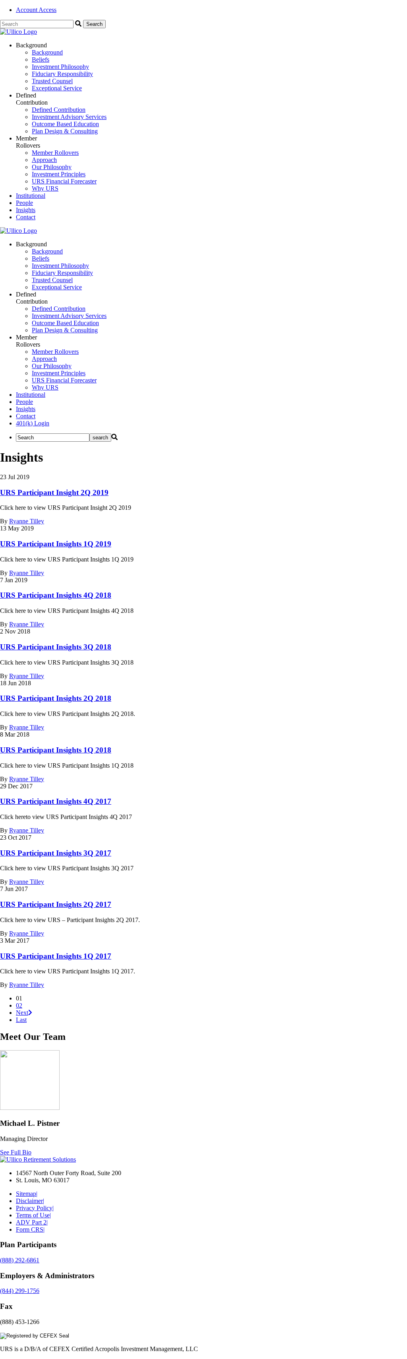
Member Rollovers (55, 152)
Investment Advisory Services (69, 116)
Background (47, 52)
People (24, 202)
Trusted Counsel (52, 81)
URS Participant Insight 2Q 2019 (54, 492)
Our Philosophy (52, 167)
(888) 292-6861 (19, 1260)
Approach (44, 159)
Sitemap (26, 1193)
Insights (25, 210)
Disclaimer (30, 1200)
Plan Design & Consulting (65, 131)
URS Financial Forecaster (64, 181)
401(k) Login (32, 423)
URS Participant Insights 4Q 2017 (55, 801)
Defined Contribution (58, 109)
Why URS (45, 188)
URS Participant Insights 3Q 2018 (55, 647)
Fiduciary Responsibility (62, 73)
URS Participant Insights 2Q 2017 (55, 904)
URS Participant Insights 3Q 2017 (55, 853)
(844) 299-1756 (19, 1290)
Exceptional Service (57, 88)
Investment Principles (58, 174)
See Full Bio (15, 1152)
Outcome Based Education (65, 124)
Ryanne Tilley (26, 521)
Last (21, 1019)
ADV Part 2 (32, 1222)
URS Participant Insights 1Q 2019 (55, 544)
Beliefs (40, 59)
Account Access (36, 9)
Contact (25, 217)
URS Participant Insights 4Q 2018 (55, 595)
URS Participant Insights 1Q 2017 (55, 956)
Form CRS (30, 1229)
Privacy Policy (35, 1208)
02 (19, 1005)
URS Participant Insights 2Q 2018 (55, 698)
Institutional (30, 195)
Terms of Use (33, 1215)
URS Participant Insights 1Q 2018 (55, 750)
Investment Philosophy (60, 66)
